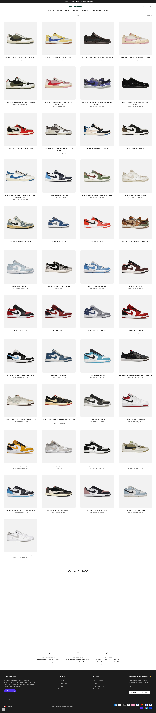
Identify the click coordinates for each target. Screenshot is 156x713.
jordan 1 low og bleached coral (97, 510)
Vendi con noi (62, 689)
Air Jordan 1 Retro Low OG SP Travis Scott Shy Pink (135, 57)
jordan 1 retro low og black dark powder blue (20, 510)
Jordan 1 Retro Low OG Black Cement (59, 286)
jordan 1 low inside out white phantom (59, 466)
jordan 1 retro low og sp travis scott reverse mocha (58, 149)
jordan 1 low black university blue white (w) (21, 375)
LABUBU (67, 11)
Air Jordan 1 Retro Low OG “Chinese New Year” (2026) (20, 419)
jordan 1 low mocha (135, 286)
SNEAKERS (51, 11)
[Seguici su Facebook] (5, 699)
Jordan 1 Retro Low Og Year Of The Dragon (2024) (97, 195)
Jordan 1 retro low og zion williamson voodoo (135, 241)
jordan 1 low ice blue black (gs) (135, 510)
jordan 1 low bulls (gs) (135, 330)
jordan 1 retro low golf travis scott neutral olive (135, 466)
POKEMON (76, 11)
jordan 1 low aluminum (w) (20, 286)
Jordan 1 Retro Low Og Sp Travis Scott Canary (59, 57)
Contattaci (61, 686)
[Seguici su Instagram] (9, 699)
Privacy (95, 683)
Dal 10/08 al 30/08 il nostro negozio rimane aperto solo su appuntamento (78, 1)
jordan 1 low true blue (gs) (58, 241)
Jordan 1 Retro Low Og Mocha (135, 148)
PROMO (106, 11)
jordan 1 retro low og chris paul (135, 195)
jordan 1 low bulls (59, 330)
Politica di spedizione (99, 689)
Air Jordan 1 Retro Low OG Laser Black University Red (135, 375)
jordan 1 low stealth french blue (97, 330)
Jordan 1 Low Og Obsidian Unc (59, 195)
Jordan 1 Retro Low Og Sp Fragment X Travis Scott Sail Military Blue (20, 196)
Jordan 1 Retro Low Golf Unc (97, 286)
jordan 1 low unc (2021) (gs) (97, 375)
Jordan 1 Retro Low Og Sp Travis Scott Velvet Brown (97, 57)
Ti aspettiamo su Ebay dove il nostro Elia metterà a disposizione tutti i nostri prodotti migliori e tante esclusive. (107, 662)
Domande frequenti (64, 683)
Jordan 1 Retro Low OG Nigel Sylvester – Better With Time (59, 420)
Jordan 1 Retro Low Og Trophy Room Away (20, 148)
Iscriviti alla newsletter (139, 692)
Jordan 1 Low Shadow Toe (97, 419)
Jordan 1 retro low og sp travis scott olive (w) (20, 102)
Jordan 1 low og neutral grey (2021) (21, 555)
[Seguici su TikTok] (13, 699)
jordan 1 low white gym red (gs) (135, 419)
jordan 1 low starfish (97, 241)
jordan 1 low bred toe (20, 330)
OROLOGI (59, 11)
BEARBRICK (85, 11)
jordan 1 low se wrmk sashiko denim (20, 241)
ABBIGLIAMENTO (96, 11)
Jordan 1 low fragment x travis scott (97, 148)
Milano (81, 662)
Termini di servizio (98, 680)
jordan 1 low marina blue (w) (59, 375)
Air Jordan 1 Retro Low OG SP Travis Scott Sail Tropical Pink (59, 103)
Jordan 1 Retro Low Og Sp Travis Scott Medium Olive (21, 57)
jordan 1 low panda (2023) (97, 466)
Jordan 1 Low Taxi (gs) (20, 466)
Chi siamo (61, 680)
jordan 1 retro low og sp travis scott (59, 510)
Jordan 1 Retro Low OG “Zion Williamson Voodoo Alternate (97, 103)
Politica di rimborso (98, 686)
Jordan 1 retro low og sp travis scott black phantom (135, 103)
